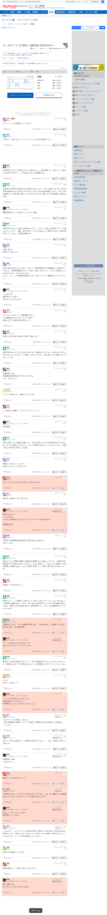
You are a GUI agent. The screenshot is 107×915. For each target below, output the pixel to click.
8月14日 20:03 (58, 165)
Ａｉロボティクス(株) (82, 166)
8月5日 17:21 (58, 347)
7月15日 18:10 (58, 656)
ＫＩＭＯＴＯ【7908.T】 (21, 24)
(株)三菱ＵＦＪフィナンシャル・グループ (89, 91)
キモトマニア (11, 186)
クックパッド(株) (81, 111)
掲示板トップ (6, 15)
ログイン (31, 8)
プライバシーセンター (95, 273)
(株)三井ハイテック (81, 181)
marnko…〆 (11, 333)
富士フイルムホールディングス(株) (87, 162)
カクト (9, 167)
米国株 (19, 12)
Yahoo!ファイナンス (84, 271)
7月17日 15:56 (58, 619)
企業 (37, 71)
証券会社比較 (60, 12)
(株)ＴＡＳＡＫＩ (80, 196)
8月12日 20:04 (58, 207)
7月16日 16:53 (58, 638)
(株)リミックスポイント (84, 103)
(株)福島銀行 (79, 200)
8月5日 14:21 (58, 368)
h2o (8, 865)
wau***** (9, 370)
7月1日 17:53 (58, 789)
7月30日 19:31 (58, 437)
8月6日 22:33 (58, 289)
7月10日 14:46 (58, 754)
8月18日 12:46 (58, 118)
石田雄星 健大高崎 (96, 1)
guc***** (9, 677)
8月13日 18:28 (58, 184)
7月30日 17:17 (58, 535)
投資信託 (35, 12)
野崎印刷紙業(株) (80, 189)
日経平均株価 (80, 80)
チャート (11, 71)
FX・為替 (27, 12)
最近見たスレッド (7, 27)
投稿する (34, 910)
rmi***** (9, 265)
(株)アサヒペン (79, 158)
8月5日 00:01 (58, 389)
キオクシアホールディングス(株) (87, 83)
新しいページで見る (8, 58)
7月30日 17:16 (58, 556)
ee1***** (9, 136)
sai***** (9, 479)
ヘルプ (78, 1)
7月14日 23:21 (58, 675)
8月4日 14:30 (58, 405)
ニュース (44, 12)
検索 (102, 1)
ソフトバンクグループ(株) (84, 99)
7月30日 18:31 (58, 477)
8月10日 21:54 (58, 244)
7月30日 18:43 (58, 458)
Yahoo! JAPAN (70, 1)
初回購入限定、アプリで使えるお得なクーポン (51, 8)
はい (56, 129)
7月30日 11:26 (58, 580)
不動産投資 (71, 12)
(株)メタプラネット (82, 87)
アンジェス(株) (80, 107)
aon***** (9, 537)
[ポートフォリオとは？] (13, 20)
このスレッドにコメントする (20, 95)
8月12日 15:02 (58, 223)
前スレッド (63, 68)
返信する (9, 129)
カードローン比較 (91, 12)
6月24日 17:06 (58, 879)
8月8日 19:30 (58, 263)
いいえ (63, 129)
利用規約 (86, 275)
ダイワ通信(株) (79, 185)
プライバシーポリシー (81, 273)
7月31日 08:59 (58, 421)
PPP (8, 849)
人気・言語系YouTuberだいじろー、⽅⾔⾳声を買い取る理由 (21, 1)
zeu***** (9, 391)
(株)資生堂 (78, 150)
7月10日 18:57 (58, 714)
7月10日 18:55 (58, 736)
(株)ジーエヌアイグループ (84, 95)
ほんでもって (11, 716)
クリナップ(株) (79, 192)
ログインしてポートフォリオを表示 (28, 20)
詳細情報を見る (49, 95)
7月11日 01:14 (58, 693)
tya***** (9, 495)
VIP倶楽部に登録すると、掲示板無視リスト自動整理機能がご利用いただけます (25, 63)
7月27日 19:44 (58, 596)
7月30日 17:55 (58, 509)
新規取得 (42, 6)
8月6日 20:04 (58, 331)
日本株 (12, 12)
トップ (5, 12)
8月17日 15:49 (58, 134)
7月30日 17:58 (58, 493)
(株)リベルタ (79, 154)
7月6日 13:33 (58, 773)
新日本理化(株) (79, 177)
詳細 (4, 71)
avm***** (9, 312)
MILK (8, 407)
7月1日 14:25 (58, 807)
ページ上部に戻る (88, 266)
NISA (81, 12)
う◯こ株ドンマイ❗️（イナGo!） (17, 209)
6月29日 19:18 (58, 826)
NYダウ (78, 114)
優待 (32, 71)
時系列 (18, 71)
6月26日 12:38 (58, 863)
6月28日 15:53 (58, 847)
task (8, 120)
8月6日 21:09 (58, 310)
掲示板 (51, 12)
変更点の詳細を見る (23, 58)
